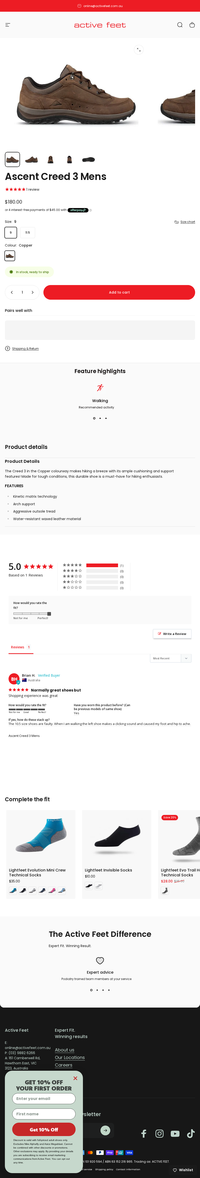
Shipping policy (104, 1169)
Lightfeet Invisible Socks (108, 870)
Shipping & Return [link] (25, 348)
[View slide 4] (109, 990)
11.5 (27, 232)
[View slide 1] (94, 418)
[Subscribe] (105, 1130)
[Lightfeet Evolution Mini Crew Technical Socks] (41, 837)
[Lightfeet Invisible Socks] (117, 837)
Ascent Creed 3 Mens (24, 735)
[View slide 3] (106, 418)
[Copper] (10, 256)
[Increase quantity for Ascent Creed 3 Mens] (33, 292)
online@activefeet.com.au (27, 1047)
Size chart (187, 222)
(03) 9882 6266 (22, 1052)
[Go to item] (12, 159)
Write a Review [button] (174, 634)
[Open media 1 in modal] (139, 50)
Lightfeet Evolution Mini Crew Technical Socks (37, 872)
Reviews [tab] (17, 647)
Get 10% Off (44, 1129)
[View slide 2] (100, 418)
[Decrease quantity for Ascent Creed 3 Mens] (10, 292)
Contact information (128, 1169)
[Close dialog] (75, 1078)
